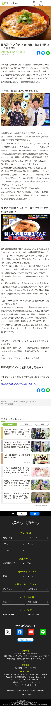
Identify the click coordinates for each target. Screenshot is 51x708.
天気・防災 (32, 601)
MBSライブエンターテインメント (25, 682)
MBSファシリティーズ (31, 679)
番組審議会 (11, 658)
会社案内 (17, 653)
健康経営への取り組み (25, 658)
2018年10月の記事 (7, 404)
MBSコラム (5, 402)
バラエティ (32, 537)
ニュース (7, 601)
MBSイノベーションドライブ (25, 685)
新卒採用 (18, 668)
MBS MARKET (9, 614)
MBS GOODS (33, 614)
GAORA (44, 674)
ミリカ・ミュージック (37, 677)
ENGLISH (25, 661)
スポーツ (7, 550)
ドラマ (6, 544)
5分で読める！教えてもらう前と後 (14, 52)
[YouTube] (31, 632)
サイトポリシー (29, 690)
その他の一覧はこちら (25, 640)
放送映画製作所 (20, 677)
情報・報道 (7, 537)
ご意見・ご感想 (25, 694)
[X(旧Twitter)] (22, 513)
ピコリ (13, 679)
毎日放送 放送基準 (30, 653)
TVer (30, 563)
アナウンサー (8, 588)
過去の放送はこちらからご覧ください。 (19, 383)
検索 (34, 5)
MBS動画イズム (10, 563)
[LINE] (43, 632)
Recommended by (40, 505)
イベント (31, 576)
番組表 (41, 5)
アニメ (30, 544)
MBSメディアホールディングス (16, 674)
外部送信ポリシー (14, 690)
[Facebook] (34, 513)
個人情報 (40, 690)
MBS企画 (8, 677)
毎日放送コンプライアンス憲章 (16, 656)
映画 (5, 576)
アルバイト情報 (30, 668)
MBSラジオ (34, 674)
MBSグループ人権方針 (38, 656)
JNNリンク (40, 658)
